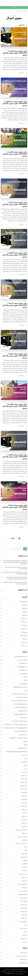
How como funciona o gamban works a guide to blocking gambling (15, 573)
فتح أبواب (25, 860)
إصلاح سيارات (24, 762)
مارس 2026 (24, 618)
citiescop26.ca (23, 673)
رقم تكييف (24, 840)
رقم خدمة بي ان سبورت (21, 843)
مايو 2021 (24, 639)
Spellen (25, 741)
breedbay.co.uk (23, 663)
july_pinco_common (22, 697)
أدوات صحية (24, 755)
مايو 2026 (24, 612)
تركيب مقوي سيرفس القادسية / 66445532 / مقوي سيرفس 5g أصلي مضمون (14, 406)
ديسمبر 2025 (24, 629)
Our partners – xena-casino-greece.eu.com (15, 724)
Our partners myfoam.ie (20, 731)
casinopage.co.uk (22, 666)
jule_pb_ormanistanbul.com (19, 694)
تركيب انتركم (24, 775)
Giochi (25, 680)
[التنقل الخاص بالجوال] (14, 7)
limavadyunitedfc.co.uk (21, 707)
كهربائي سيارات (23, 897)
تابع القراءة (21, 72)
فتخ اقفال (25, 863)
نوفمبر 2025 (24, 632)
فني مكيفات (24, 887)
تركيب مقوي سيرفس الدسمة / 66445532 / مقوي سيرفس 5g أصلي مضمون (14, 305)
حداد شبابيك (24, 826)
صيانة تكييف (24, 853)
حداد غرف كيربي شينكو (21, 830)
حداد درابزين (24, 816)
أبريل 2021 (24, 642)
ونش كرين (24, 942)
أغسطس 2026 (23, 601)
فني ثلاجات (24, 870)
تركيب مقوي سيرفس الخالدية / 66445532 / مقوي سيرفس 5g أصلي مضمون (14, 255)
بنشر (26, 768)
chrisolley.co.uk (23, 670)
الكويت (12, 969)
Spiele (25, 745)
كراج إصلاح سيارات (22, 894)
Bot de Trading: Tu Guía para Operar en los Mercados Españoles (15, 583)
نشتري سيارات (23, 928)
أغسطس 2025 (23, 635)
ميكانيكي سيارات (23, 921)
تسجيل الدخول (23, 952)
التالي (10, 538)
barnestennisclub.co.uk (21, 656)
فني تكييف (24, 867)
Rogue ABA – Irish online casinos (18, 738)
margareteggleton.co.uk (20, 714)
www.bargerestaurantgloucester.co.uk (17, 751)
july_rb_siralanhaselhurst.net (19, 700)
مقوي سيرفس (23, 48)
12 (14, 538)
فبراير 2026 (24, 622)
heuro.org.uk (23, 683)
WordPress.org (23, 963)
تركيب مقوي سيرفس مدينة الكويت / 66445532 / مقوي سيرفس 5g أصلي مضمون (14, 103)
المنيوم (25, 765)
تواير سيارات (24, 809)
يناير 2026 (24, 625)
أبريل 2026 (24, 615)
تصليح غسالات (23, 799)
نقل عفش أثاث (23, 938)
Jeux (26, 690)
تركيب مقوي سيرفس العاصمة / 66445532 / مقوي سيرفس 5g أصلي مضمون (14, 154)
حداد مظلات (24, 833)
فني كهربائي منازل (22, 884)
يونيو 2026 (24, 608)
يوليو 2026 (24, 605)
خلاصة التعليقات (23, 959)
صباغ (26, 850)
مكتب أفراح (24, 918)
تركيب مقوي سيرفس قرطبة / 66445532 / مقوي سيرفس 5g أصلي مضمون (14, 507)
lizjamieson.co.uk (22, 711)
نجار (26, 925)
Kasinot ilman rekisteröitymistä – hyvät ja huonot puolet (16, 568)
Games (25, 677)
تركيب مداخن (24, 789)
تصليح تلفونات (24, 796)
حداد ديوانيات (24, 823)
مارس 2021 (24, 646)
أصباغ (25, 758)
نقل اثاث (25, 931)
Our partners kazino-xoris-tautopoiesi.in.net (15, 728)
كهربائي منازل (23, 901)
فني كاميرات (24, 880)
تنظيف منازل (24, 806)
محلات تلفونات (23, 904)
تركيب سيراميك (23, 785)
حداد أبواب (24, 813)
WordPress (9, 973)
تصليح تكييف (24, 792)
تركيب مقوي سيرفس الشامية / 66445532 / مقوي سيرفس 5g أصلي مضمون (14, 457)
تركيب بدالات (24, 779)
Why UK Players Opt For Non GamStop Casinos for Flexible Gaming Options (16, 578)
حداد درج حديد (24, 819)
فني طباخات (24, 877)
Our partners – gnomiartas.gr (19, 721)
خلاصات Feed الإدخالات (21, 956)
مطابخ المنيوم (24, 908)
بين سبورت (24, 772)
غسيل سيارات (23, 857)
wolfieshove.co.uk (22, 748)
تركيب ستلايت (23, 782)
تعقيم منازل (24, 802)
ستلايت (25, 847)
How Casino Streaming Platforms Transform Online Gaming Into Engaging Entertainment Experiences (15, 562)
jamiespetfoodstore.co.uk (20, 687)
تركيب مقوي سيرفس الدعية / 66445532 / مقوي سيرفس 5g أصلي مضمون (14, 204)
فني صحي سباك (23, 874)
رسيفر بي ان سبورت (22, 836)
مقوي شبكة (24, 914)
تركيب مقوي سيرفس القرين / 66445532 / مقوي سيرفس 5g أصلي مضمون (14, 53)
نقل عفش (24, 935)
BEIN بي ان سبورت (22, 660)
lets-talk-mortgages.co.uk (20, 704)
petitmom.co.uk (23, 734)
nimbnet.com (23, 717)
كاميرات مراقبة (23, 891)
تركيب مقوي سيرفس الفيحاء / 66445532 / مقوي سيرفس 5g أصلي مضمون (14, 356)
